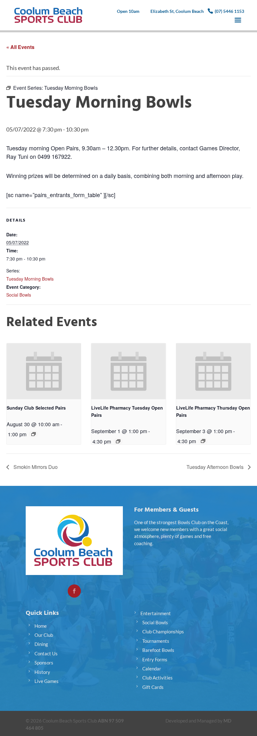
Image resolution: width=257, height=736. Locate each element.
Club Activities (157, 677)
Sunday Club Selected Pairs (36, 408)
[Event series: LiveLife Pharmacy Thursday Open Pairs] (203, 441)
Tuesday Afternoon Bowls (215, 466)
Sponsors (43, 662)
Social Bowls (18, 295)
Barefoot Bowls (158, 650)
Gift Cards (153, 687)
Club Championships (163, 631)
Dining (41, 644)
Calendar (151, 668)
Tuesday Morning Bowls (30, 279)
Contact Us (46, 653)
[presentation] (44, 371)
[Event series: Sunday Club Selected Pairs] (33, 434)
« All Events (20, 47)
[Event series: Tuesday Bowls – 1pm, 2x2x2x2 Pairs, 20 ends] (118, 441)
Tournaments (155, 641)
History (42, 672)
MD (227, 720)
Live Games (46, 681)
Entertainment (155, 613)
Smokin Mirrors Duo (35, 466)
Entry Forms (154, 659)
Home (40, 626)
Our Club (43, 635)
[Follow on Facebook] (74, 591)
